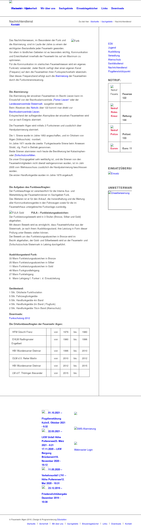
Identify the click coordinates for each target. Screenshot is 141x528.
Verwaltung (114, 55)
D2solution (61, 519)
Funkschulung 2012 (19, 318)
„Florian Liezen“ (61, 99)
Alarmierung (61, 76)
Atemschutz (114, 59)
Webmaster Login (83, 449)
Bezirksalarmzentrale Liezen (24, 111)
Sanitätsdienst (115, 63)
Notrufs (35, 107)
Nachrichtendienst (117, 67)
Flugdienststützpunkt (119, 71)
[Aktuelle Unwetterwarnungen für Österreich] (123, 193)
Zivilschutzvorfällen (25, 155)
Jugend (112, 47)
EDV (110, 43)
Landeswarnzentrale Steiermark (26, 103)
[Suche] (24, 24)
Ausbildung (114, 51)
